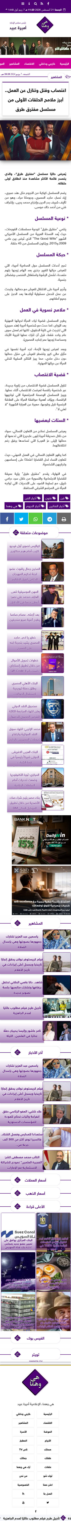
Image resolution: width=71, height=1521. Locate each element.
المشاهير (14, 63)
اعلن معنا (47, 1484)
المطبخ (23, 1440)
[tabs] (23, 3)
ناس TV (23, 1449)
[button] (4, 46)
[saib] (41, 913)
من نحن (23, 1475)
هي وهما (12, 505)
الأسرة (23, 1431)
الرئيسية (64, 63)
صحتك (47, 1449)
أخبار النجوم (33, 505)
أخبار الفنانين (57, 505)
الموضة (48, 1431)
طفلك (48, 1458)
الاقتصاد (29, 63)
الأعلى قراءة (35, 1206)
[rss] (42, 3)
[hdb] (35, 46)
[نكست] (41, 863)
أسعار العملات (35, 1179)
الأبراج (48, 1440)
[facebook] (48, 3)
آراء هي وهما (23, 1466)
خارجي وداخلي (47, 63)
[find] (35, 3)
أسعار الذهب (35, 1193)
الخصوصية (23, 1484)
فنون (48, 497)
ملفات (48, 1466)
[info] (29, 3)
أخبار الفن (31, 497)
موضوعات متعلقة (34, 532)
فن (63, 497)
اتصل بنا (47, 1493)
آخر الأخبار (35, 1052)
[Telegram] (50, 518)
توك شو (47, 1475)
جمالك (23, 1458)
